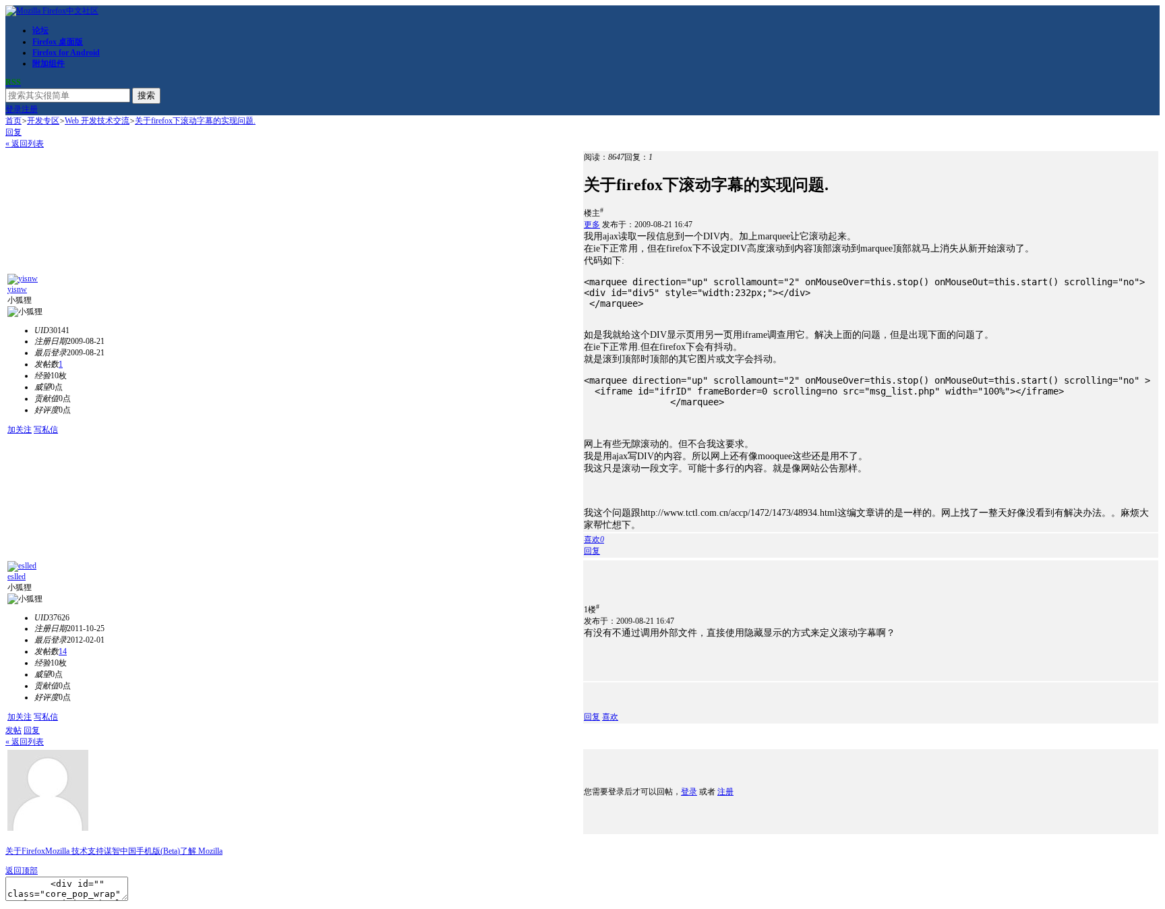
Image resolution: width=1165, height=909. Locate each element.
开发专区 (43, 120)
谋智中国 (120, 851)
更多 (592, 224)
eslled (16, 576)
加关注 (19, 429)
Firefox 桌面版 (57, 42)
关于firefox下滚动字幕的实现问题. (195, 120)
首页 (13, 120)
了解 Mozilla (201, 851)
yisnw (17, 289)
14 (63, 651)
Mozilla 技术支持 (74, 851)
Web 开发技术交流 (97, 120)
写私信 (46, 429)
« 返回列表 (24, 143)
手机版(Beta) (158, 851)
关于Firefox (25, 851)
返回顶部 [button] (21, 870)
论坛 (40, 30)
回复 (13, 132)
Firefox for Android (66, 52)
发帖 (13, 730)
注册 (30, 109)
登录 (13, 109)
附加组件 (48, 63)
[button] (594, 539)
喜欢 (610, 717)
